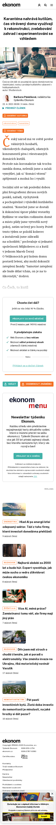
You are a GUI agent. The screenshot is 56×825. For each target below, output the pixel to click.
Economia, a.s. (30, 745)
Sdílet (12, 384)
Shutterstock (15, 90)
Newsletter (7, 777)
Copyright (7, 745)
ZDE (35, 476)
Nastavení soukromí (11, 788)
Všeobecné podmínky (12, 780)
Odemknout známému (39, 384)
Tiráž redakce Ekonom (12, 767)
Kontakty (6, 763)
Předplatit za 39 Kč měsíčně (28, 319)
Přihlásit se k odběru (28, 456)
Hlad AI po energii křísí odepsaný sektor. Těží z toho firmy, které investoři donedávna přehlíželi (27, 526)
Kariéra (5, 774)
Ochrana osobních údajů (13, 791)
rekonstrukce (10, 123)
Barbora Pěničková (25, 97)
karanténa (23, 123)
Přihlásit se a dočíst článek (28, 365)
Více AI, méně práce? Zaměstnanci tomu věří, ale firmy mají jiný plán (27, 613)
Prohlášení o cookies (11, 784)
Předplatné (7, 770)
